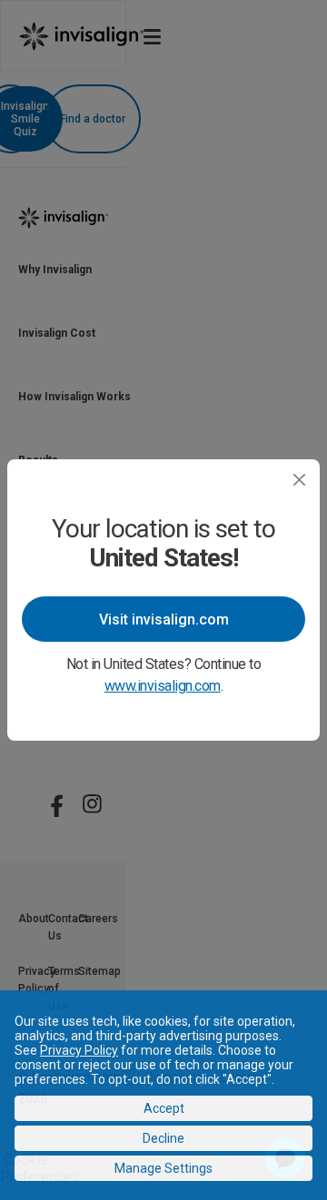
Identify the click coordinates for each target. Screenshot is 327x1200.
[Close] (299, 480)
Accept (164, 1108)
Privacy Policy (79, 1050)
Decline (163, 1138)
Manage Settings (163, 1168)
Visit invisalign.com (164, 619)
